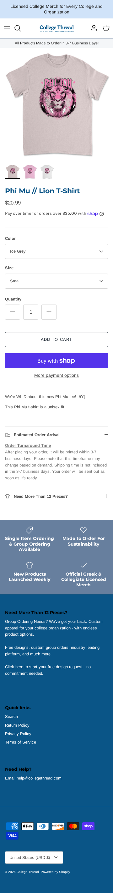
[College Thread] (56, 28)
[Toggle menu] (7, 28)
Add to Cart (56, 339)
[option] (56, 104)
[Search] (21, 28)
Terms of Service (20, 742)
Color (10, 238)
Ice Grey (18, 251)
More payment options (56, 375)
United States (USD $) (29, 857)
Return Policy (17, 725)
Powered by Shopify (55, 872)
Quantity (13, 299)
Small (15, 281)
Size (9, 267)
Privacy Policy (18, 733)
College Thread (28, 872)
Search (11, 716)
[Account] (92, 28)
